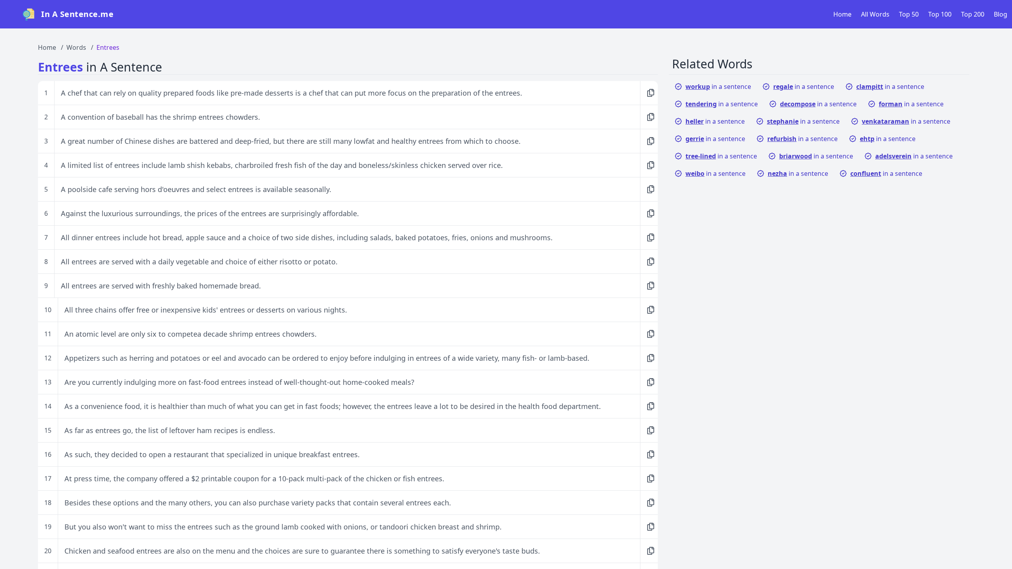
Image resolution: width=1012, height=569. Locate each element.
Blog (1000, 14)
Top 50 (909, 14)
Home (842, 14)
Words (76, 47)
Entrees (107, 47)
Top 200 (972, 14)
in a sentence (718, 86)
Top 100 (940, 14)
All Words (875, 14)
